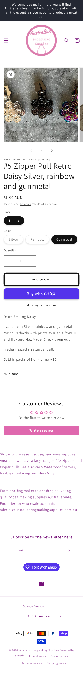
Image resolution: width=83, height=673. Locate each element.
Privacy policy (59, 656)
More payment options (41, 305)
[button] (6, 40)
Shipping (25, 203)
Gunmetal (64, 239)
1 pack (14, 220)
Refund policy (37, 656)
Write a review (41, 430)
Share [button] (13, 374)
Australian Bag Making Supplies (39, 650)
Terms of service (32, 663)
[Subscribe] (68, 550)
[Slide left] (31, 151)
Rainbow (39, 240)
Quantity (10, 250)
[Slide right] (52, 151)
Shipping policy (56, 663)
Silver (16, 240)
